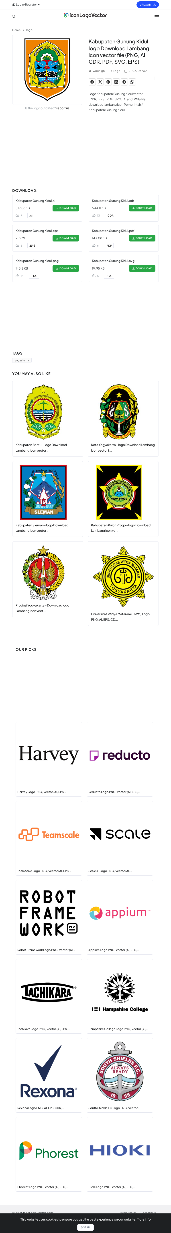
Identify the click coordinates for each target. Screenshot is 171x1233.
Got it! (85, 1227)
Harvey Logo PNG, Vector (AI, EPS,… (42, 792)
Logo (116, 71)
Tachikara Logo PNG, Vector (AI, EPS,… (43, 1029)
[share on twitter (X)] (100, 81)
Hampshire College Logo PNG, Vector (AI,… (118, 1029)
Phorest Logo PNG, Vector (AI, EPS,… (42, 1187)
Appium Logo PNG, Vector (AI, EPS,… (113, 950)
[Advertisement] (85, 155)
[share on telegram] (124, 81)
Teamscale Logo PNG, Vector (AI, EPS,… (44, 871)
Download (67, 208)
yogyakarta (22, 360)
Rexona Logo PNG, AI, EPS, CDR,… (40, 1108)
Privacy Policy (128, 1213)
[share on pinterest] (108, 81)
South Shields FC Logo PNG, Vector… (114, 1108)
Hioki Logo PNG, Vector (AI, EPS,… (111, 1187)
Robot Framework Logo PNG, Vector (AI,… (46, 950)
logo (29, 30)
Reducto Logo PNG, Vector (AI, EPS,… (114, 792)
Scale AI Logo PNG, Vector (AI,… (110, 871)
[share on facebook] (92, 81)
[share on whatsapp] (132, 81)
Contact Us (148, 1213)
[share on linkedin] (116, 81)
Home (16, 30)
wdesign (99, 71)
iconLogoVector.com (38, 1213)
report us (62, 108)
